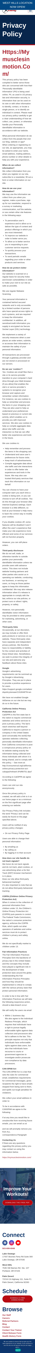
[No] (33, 1346)
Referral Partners (10, 1321)
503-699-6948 (8, 1248)
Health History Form (11, 1336)
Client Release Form (11, 1333)
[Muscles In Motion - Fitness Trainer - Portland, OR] (9, 10)
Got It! (18, 1350)
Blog (4, 1324)
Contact (6, 1327)
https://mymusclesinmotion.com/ (16, 1157)
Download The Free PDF (17, 1202)
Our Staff (6, 1315)
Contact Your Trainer (12, 1330)
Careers (6, 1318)
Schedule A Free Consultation (17, 1299)
